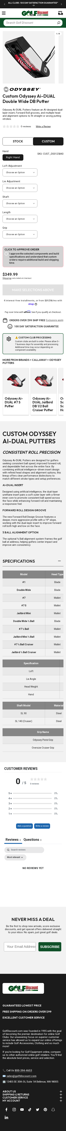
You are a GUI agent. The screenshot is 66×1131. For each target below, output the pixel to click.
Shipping (7, 278)
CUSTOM (48, 141)
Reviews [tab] (13, 840)
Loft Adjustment (12, 165)
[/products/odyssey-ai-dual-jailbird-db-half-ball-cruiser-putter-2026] (44, 381)
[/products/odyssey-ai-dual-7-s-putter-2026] (16, 381)
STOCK (18, 141)
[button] (4, 13)
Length (6, 212)
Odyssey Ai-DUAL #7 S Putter (14, 402)
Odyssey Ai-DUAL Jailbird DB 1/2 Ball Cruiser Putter (42, 404)
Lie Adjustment (11, 181)
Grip (5, 227)
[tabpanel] (33, 876)
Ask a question (24, 826)
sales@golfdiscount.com (21, 1076)
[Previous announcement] (5, 4)
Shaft (6, 196)
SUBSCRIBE (50, 947)
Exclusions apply (54, 320)
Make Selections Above (33, 290)
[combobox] (33, 22)
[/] (33, 13)
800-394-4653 (23, 1070)
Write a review (42, 826)
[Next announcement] (61, 4)
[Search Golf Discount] (58, 22)
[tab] (32, 840)
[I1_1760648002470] (37, 1118)
